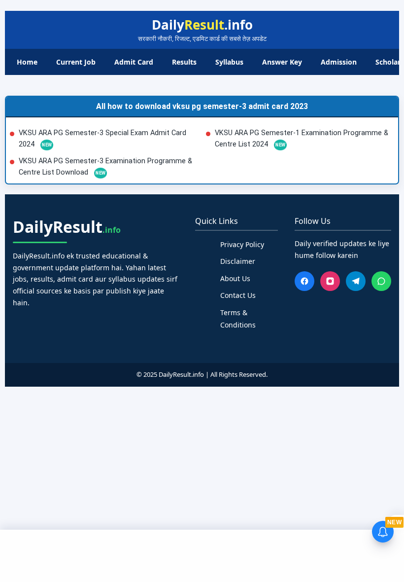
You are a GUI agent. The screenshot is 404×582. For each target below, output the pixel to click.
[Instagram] (330, 281)
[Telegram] (356, 281)
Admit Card (133, 62)
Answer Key (282, 62)
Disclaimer (237, 261)
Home (27, 62)
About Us (235, 278)
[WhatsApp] (381, 281)
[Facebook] (304, 281)
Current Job (76, 62)
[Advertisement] (202, 554)
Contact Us (238, 295)
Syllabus (229, 62)
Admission (339, 62)
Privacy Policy (242, 244)
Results (184, 62)
